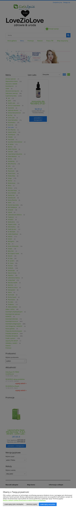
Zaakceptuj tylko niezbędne (13, 504)
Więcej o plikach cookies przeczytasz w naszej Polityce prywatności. (24, 500)
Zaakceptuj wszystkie (47, 504)
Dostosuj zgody (32, 504)
